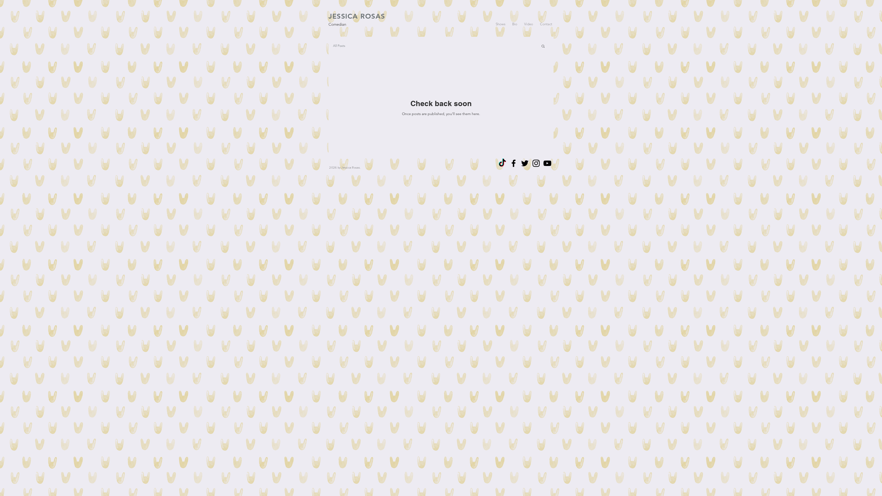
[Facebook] (513, 163)
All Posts (339, 46)
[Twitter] (525, 163)
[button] (543, 46)
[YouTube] (547, 163)
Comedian (337, 24)
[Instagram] (536, 163)
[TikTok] (502, 163)
